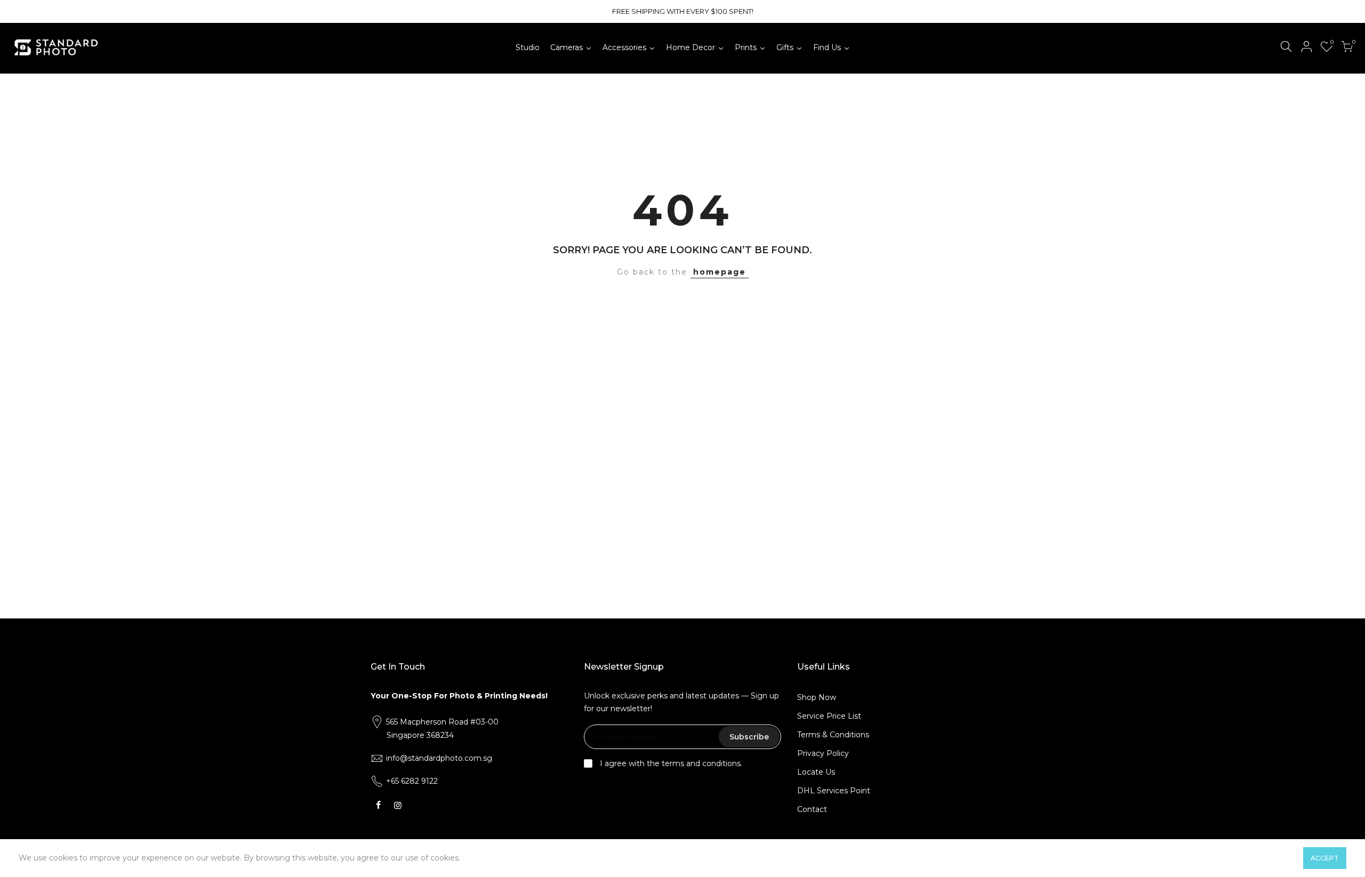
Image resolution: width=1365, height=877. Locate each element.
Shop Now (816, 697)
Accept (1325, 858)
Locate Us (816, 772)
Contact (812, 809)
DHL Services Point (833, 790)
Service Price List (829, 716)
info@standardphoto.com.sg (439, 758)
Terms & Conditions (833, 734)
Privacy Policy (823, 753)
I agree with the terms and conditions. (670, 763)
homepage (719, 272)
